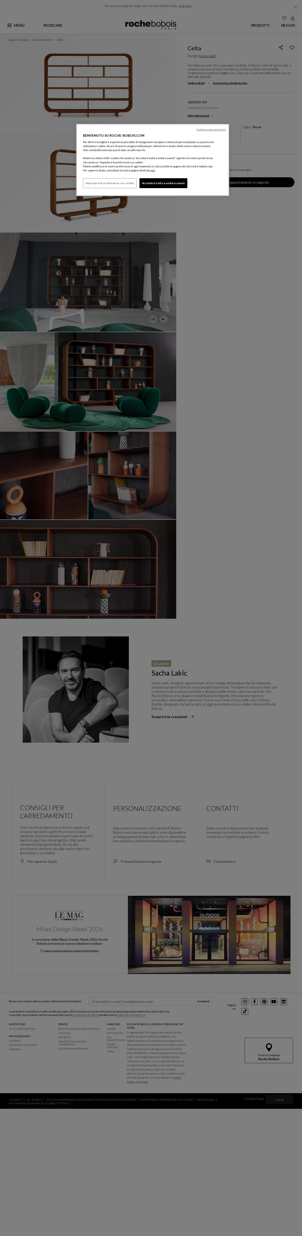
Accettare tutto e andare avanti (163, 183)
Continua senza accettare (211, 129)
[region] (152, 160)
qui (153, 170)
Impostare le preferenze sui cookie (110, 183)
